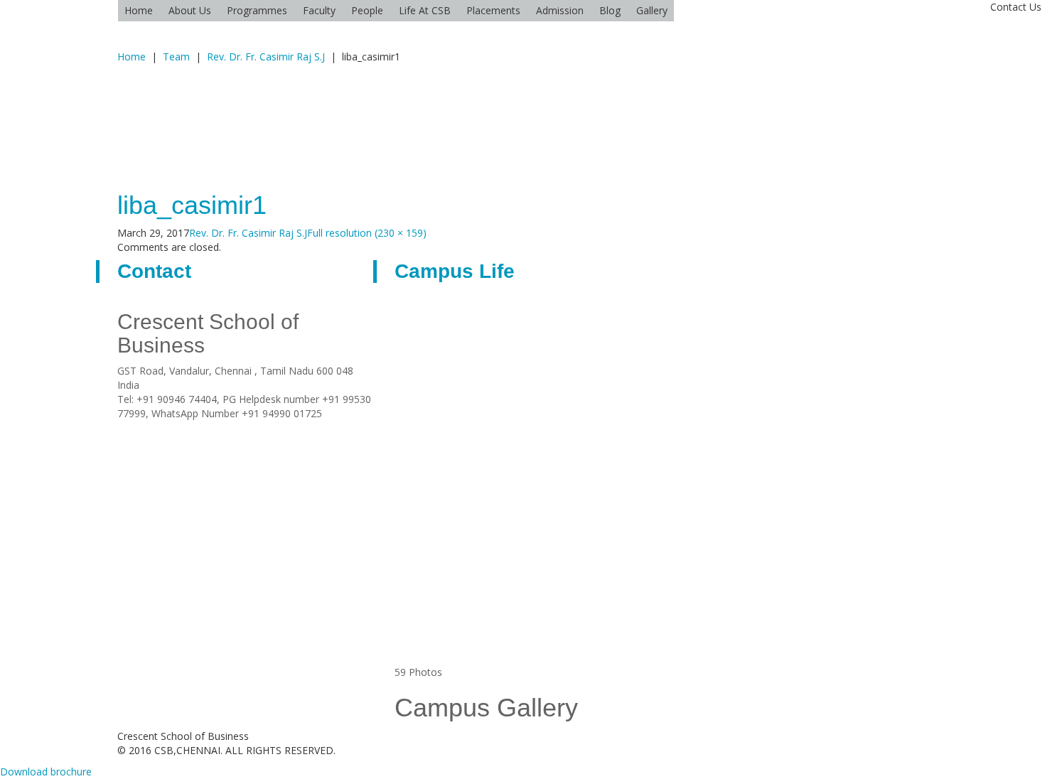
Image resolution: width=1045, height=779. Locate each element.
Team (176, 56)
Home (138, 10)
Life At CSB (425, 10)
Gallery (652, 10)
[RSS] (139, 427)
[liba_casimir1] (199, 119)
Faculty (319, 10)
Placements (493, 10)
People (367, 10)
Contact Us (1015, 7)
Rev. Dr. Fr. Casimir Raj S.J (266, 56)
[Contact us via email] (121, 427)
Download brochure (46, 771)
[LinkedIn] (174, 427)
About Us (189, 10)
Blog (610, 10)
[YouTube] (210, 427)
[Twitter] (192, 427)
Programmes (257, 10)
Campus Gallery (486, 707)
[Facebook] (157, 427)
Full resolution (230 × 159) (367, 233)
